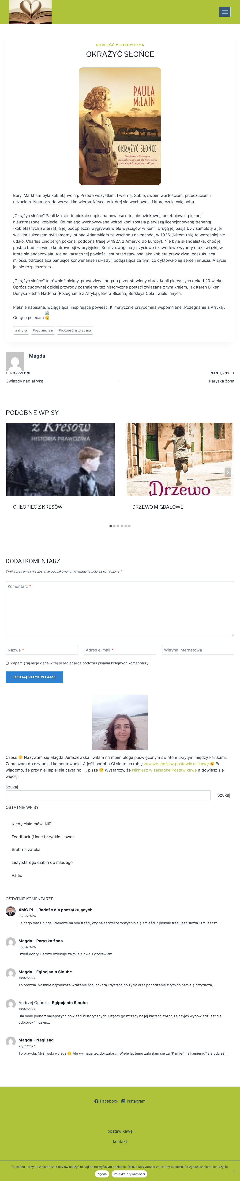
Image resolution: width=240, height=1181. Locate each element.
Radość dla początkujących (65, 910)
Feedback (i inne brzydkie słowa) (43, 836)
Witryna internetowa (183, 650)
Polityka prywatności (129, 1174)
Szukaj (12, 787)
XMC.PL (26, 910)
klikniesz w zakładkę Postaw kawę (164, 770)
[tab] (110, 526)
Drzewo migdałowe (158, 507)
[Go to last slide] (12, 472)
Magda (37, 356)
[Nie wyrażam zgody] (234, 1171)
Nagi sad (45, 1040)
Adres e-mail (99, 650)
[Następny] (228, 472)
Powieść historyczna (120, 45)
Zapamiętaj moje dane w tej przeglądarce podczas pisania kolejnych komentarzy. (80, 663)
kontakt (120, 1141)
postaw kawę (120, 1131)
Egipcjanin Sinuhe (54, 972)
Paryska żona (221, 377)
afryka (21, 330)
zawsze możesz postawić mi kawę (176, 763)
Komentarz (19, 586)
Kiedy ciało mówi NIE (31, 824)
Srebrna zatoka (26, 849)
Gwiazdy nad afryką (24, 377)
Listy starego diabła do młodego (42, 862)
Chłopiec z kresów (38, 507)
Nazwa (16, 650)
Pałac (17, 875)
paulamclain (43, 330)
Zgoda (102, 1174)
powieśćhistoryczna (75, 330)
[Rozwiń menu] (225, 12)
